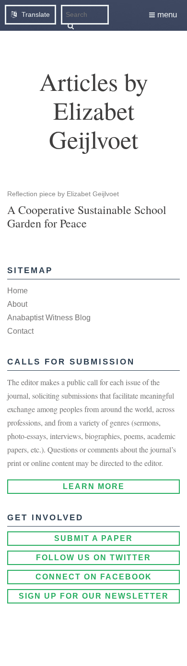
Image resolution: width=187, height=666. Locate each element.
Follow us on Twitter (93, 557)
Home (17, 291)
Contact (20, 331)
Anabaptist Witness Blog (49, 318)
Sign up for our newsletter (94, 596)
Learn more (94, 486)
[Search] (71, 26)
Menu (166, 14)
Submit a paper (93, 538)
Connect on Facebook (93, 577)
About (17, 304)
